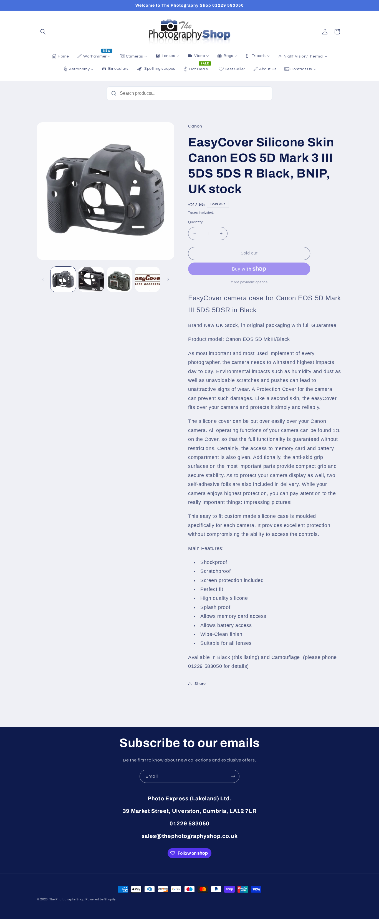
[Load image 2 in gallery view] (91, 279)
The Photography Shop (67, 899)
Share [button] (200, 684)
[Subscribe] (233, 776)
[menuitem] (60, 56)
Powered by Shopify (100, 899)
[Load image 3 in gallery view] (119, 279)
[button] (43, 32)
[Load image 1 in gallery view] (63, 279)
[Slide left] (43, 279)
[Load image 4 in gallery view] (147, 279)
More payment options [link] (249, 282)
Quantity (195, 222)
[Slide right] (168, 279)
